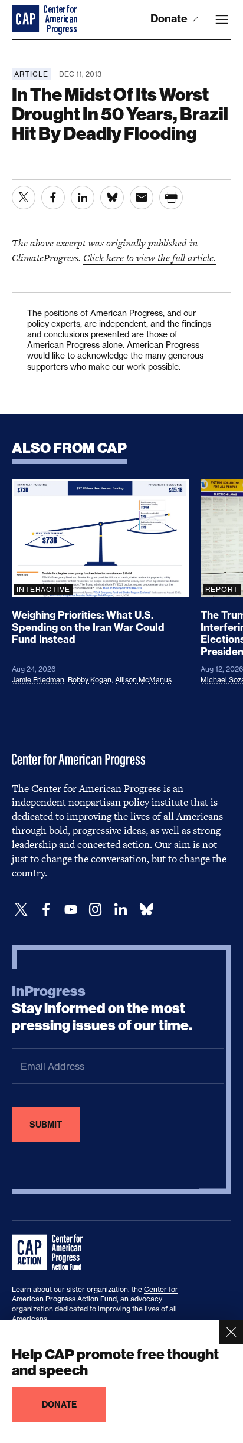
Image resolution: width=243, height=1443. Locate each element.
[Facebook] (46, 910)
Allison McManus (143, 679)
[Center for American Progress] (26, 19)
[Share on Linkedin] (82, 197)
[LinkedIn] (120, 910)
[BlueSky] (146, 910)
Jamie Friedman (38, 679)
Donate (170, 18)
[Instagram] (95, 910)
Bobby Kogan (89, 679)
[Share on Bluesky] (112, 197)
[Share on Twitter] (23, 197)
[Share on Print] (171, 197)
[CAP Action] (51, 1252)
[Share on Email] (141, 197)
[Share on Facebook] (53, 197)
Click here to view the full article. (149, 258)
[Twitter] (21, 910)
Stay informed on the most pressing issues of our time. (102, 1008)
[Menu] (221, 19)
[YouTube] (70, 910)
